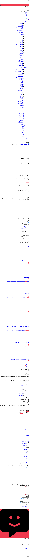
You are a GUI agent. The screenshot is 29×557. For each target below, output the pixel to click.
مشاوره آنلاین (25, 449)
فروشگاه (26, 548)
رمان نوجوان (25, 457)
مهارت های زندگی (25, 462)
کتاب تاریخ (21, 144)
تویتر (26, 189)
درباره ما (26, 452)
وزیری (25, 226)
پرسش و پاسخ (25, 366)
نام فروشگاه (27, 179)
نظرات (26, 16)
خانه (28, 144)
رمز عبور (27, 498)
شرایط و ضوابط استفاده (24, 443)
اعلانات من (26, 15)
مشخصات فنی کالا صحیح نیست (24, 159)
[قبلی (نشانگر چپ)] (28, 556)
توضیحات (26, 364)
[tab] (13, 364)
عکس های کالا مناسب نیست (24, 158)
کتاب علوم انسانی (25, 144)
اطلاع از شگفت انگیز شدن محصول (24, 242)
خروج (26, 18)
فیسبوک (26, 188)
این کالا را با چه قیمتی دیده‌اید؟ (25, 175)
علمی (26, 458)
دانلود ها (26, 13)
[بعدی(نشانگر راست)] (27, 556)
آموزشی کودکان (25, 461)
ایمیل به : (25, 244)
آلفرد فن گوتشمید (23, 228)
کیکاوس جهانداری (20, 395)
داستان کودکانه (25, 456)
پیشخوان (26, 12)
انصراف (27, 494)
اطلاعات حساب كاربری (24, 17)
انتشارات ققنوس (23, 225)
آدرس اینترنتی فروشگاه (26, 178)
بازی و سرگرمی (25, 459)
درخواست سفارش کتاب (24, 448)
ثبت (28, 246)
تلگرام (26, 187)
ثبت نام (19, 11)
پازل (26, 460)
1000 (25, 227)
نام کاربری (27, 496)
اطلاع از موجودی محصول (25, 241)
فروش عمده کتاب (25, 445)
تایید (25, 494)
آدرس (26, 14)
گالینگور (22, 389)
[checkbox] (24, 7)
